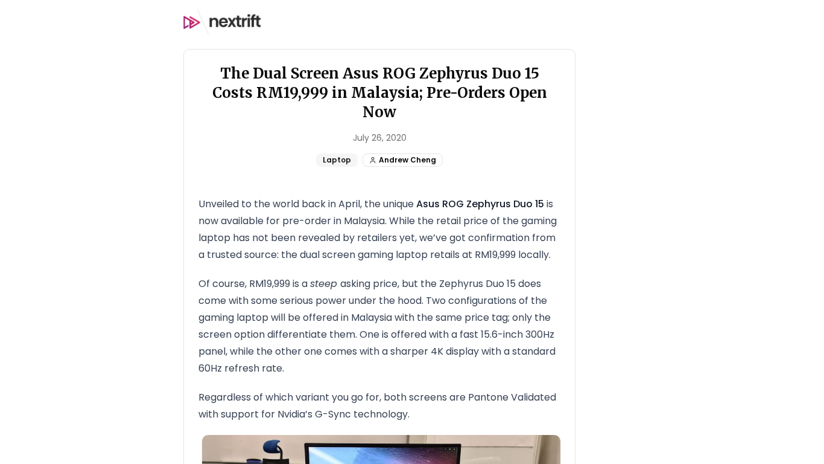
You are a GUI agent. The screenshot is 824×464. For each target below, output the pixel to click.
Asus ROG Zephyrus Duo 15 (480, 204)
